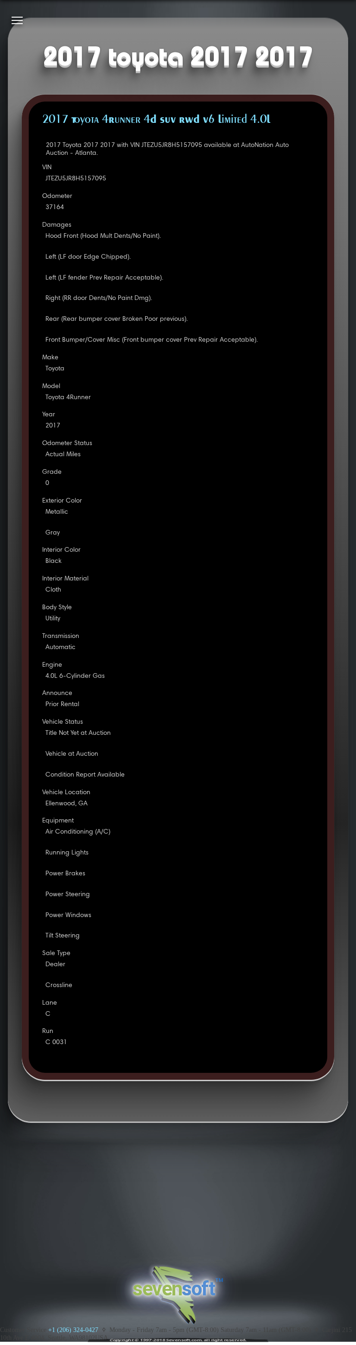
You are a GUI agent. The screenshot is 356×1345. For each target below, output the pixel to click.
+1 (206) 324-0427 (73, 1329)
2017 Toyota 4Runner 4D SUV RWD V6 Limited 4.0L (156, 120)
